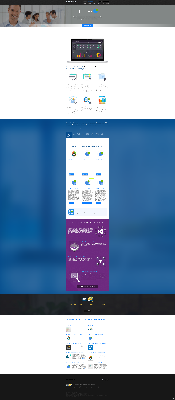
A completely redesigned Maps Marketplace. (97, 362)
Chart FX (76, 387)
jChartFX (87, 387)
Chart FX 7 (85, 160)
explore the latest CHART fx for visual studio (87, 286)
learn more (71, 174)
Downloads (89, 3)
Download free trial (87, 25)
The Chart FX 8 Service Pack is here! (73, 343)
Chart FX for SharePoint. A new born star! (97, 343)
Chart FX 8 (71, 160)
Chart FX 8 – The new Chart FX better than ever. (97, 353)
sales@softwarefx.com (90, 1)
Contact (107, 3)
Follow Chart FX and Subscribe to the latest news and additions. (85, 319)
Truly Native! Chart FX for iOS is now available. (76, 362)
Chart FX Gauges (73, 188)
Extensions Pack (99, 188)
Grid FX (77, 210)
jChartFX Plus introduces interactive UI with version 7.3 (97, 324)
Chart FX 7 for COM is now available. (95, 334)
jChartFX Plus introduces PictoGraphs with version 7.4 (75, 324)
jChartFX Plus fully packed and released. (74, 352)
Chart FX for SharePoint (102, 387)
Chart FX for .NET (100, 160)
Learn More (87, 310)
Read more (83, 340)
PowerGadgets (94, 387)
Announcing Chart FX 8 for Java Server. (74, 334)
